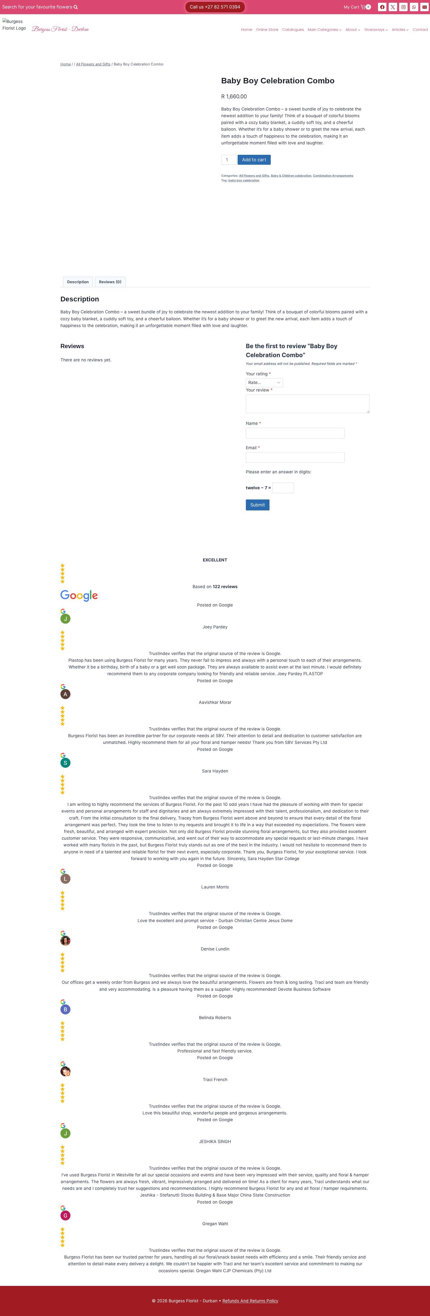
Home (246, 29)
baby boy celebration (243, 180)
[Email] (424, 7)
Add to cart (254, 159)
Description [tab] (78, 281)
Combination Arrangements (333, 175)
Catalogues (293, 29)
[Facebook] (382, 7)
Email (253, 447)
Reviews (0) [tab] (110, 281)
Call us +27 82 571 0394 (215, 6)
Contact (420, 29)
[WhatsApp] (414, 7)
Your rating (258, 373)
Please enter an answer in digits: (278, 471)
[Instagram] (403, 7)
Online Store (267, 29)
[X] (393, 7)
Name (253, 423)
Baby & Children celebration (291, 175)
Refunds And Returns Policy (250, 1300)
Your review (259, 389)
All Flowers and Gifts (254, 175)
